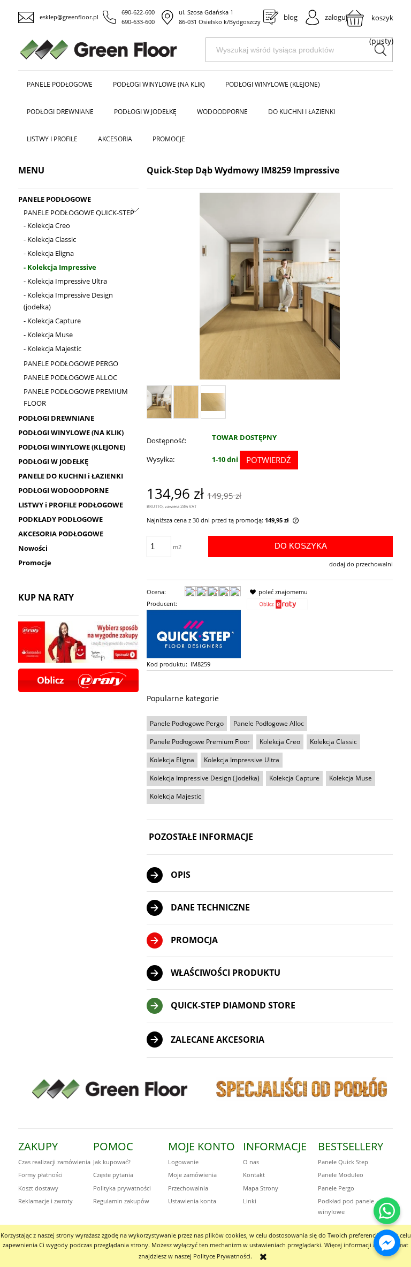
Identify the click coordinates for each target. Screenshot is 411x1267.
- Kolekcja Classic (50, 239)
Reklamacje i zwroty (45, 1201)
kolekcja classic (333, 741)
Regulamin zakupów (121, 1201)
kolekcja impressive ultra (241, 759)
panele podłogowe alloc (268, 723)
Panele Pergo (336, 1188)
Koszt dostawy (38, 1188)
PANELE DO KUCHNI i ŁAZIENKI (70, 476)
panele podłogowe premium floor (200, 741)
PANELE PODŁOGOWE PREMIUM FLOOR (76, 397)
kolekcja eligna (172, 759)
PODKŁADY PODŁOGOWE (60, 519)
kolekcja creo (280, 741)
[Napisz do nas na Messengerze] (387, 1243)
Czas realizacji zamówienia (54, 1162)
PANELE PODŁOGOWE (54, 199)
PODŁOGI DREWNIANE (56, 418)
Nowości (33, 548)
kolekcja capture (294, 778)
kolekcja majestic (175, 796)
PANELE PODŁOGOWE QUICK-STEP (79, 212)
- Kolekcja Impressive (60, 267)
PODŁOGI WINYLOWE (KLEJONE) (71, 447)
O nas (251, 1162)
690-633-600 (138, 22)
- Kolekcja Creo (47, 225)
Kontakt (254, 1175)
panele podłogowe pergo (187, 723)
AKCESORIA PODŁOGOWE (60, 533)
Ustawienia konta (192, 1201)
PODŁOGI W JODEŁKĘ (53, 461)
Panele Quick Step (343, 1162)
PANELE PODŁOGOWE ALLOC (70, 377)
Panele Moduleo (340, 1175)
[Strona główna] (112, 49)
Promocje (34, 562)
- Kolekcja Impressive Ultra (65, 281)
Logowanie (183, 1162)
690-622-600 (138, 12)
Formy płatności (40, 1175)
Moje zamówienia (192, 1175)
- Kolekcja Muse (48, 334)
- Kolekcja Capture (52, 320)
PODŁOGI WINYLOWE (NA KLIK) (71, 432)
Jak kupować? (112, 1162)
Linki (249, 1201)
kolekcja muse (350, 778)
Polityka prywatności (122, 1188)
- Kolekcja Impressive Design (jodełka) (68, 301)
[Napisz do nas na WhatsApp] (387, 1210)
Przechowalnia (188, 1188)
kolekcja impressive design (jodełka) (205, 778)
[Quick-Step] (194, 633)
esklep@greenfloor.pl (69, 17)
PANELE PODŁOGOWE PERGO (71, 363)
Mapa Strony (260, 1188)
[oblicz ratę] (277, 607)
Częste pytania (113, 1175)
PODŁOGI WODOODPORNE (63, 490)
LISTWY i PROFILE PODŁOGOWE (70, 505)
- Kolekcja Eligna (49, 253)
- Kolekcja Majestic (52, 348)
